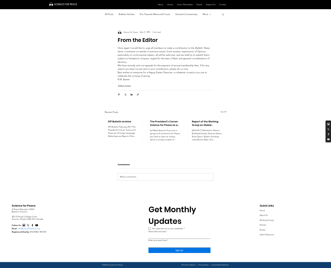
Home (262, 210)
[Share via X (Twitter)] (125, 94)
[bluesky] (328, 124)
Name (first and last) (157, 231)
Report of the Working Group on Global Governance (205, 123)
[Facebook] (328, 134)
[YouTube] (328, 139)
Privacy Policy (203, 265)
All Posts (109, 14)
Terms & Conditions (188, 265)
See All (223, 112)
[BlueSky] (23, 225)
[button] (160, 4)
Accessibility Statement (220, 265)
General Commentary (186, 14)
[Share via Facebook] (119, 94)
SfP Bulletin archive (119, 121)
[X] (28, 225)
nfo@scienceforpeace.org (29, 228)
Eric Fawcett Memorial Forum (155, 14)
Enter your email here (158, 240)
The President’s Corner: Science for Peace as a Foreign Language (164, 123)
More (205, 14)
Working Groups (267, 220)
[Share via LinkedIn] (131, 94)
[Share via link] (138, 94)
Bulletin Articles (127, 14)
